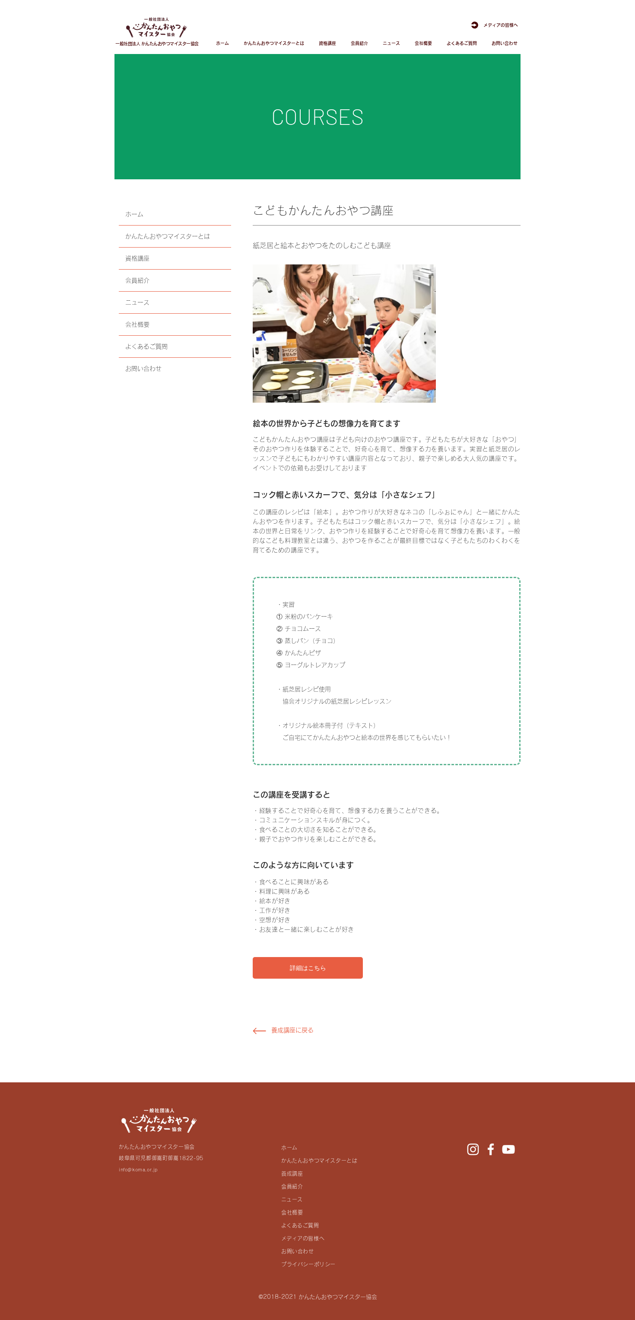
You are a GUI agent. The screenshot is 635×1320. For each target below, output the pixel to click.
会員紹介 (137, 280)
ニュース (137, 302)
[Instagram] (473, 1149)
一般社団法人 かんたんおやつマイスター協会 (157, 43)
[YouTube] (508, 1149)
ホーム (134, 214)
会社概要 (137, 324)
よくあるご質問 (146, 347)
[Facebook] (490, 1149)
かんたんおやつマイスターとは (167, 236)
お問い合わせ (143, 369)
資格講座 (137, 258)
